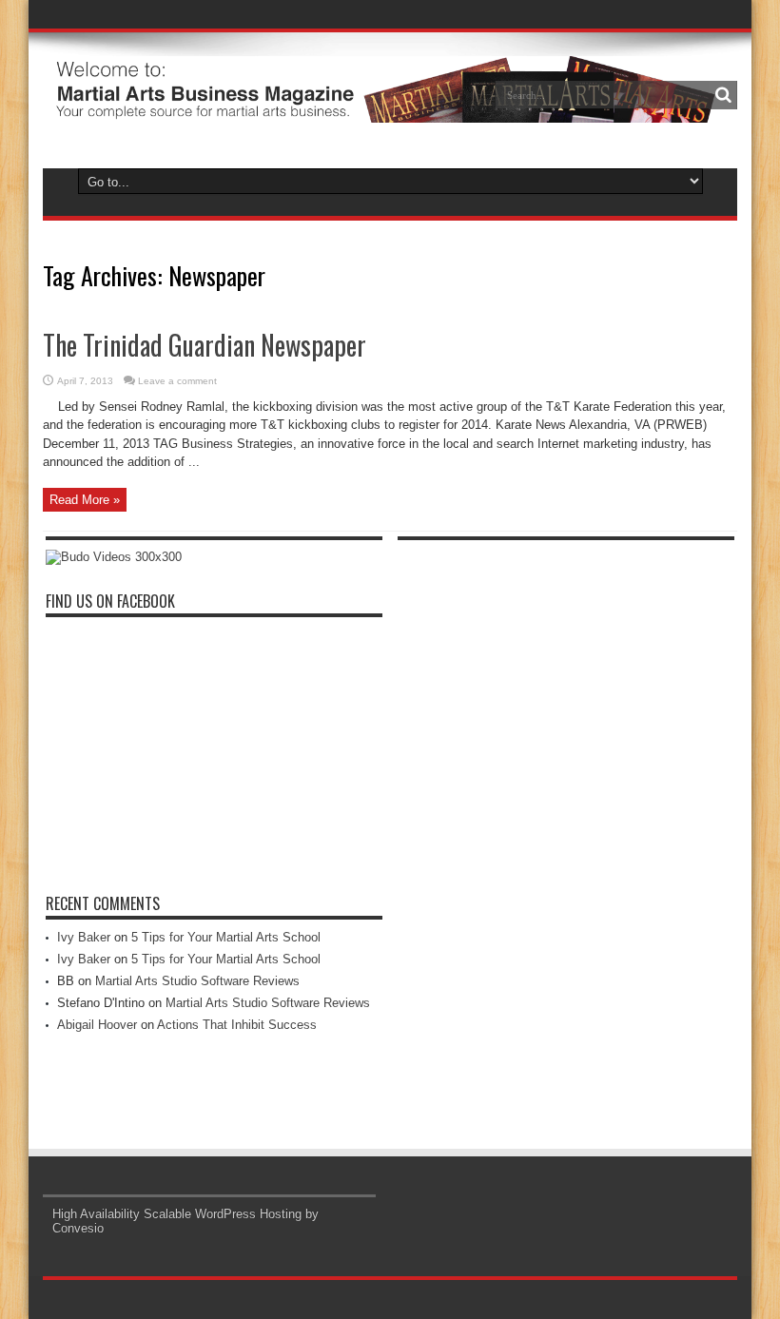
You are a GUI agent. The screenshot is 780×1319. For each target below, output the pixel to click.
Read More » (84, 500)
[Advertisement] (540, 835)
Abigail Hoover (97, 1025)
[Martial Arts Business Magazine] (381, 108)
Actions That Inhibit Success (237, 1025)
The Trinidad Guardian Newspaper (204, 344)
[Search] (723, 95)
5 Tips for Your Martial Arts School (226, 937)
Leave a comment (177, 381)
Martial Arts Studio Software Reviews (197, 981)
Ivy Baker (83, 937)
